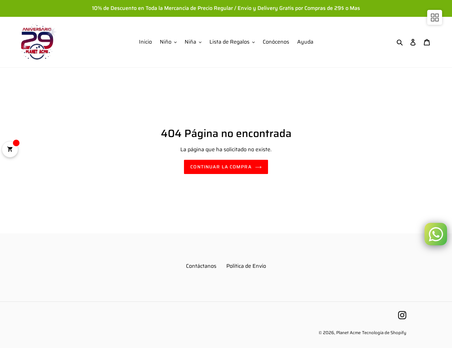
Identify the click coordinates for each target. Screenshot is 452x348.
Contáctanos (201, 266)
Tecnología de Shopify (384, 332)
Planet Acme (348, 332)
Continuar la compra (220, 166)
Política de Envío (246, 266)
